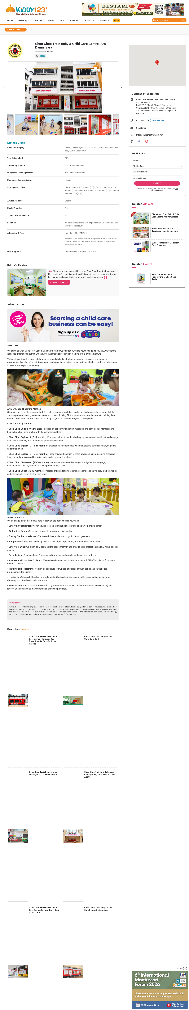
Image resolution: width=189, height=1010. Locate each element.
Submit (157, 183)
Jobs (61, 20)
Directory (22, 20)
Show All (25, 630)
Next (121, 87)
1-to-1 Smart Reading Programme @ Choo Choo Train (164, 276)
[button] (116, 20)
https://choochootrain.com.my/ (150, 135)
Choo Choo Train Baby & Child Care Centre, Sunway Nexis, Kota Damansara (44, 910)
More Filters (13, 30)
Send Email (141, 128)
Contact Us (89, 20)
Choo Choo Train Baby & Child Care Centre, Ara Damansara (165, 215)
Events (51, 20)
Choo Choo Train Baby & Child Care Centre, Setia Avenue (98, 908)
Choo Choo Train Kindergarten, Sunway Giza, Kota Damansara (43, 773)
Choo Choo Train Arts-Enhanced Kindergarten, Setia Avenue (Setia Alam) (99, 774)
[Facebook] (141, 141)
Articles (38, 20)
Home (10, 20)
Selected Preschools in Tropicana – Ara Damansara (165, 229)
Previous (5, 87)
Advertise (74, 20)
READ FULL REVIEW (58, 282)
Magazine (104, 20)
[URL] (133, 141)
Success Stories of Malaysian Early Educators (165, 244)
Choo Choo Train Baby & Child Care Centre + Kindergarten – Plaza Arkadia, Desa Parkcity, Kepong (43, 640)
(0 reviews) (49, 51)
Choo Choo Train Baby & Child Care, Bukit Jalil (98, 637)
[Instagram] (148, 141)
